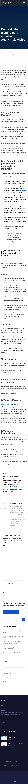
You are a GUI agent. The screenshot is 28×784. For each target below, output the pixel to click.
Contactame (4, 724)
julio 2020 (5, 681)
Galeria (3, 722)
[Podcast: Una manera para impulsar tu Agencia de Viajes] (14, 60)
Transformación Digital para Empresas (10, 714)
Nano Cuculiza (18, 504)
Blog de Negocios (5, 720)
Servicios (3, 710)
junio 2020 (5, 685)
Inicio (2, 705)
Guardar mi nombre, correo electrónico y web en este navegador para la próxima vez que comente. (14, 605)
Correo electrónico (8, 583)
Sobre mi (3, 708)
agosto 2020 (5, 677)
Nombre (5, 575)
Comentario (5, 545)
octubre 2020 (6, 669)
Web (4, 592)
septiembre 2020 (7, 673)
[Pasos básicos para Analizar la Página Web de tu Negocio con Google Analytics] (4, 744)
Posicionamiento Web (6, 717)
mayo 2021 (5, 666)
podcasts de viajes (22, 190)
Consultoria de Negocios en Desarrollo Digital (12, 712)
